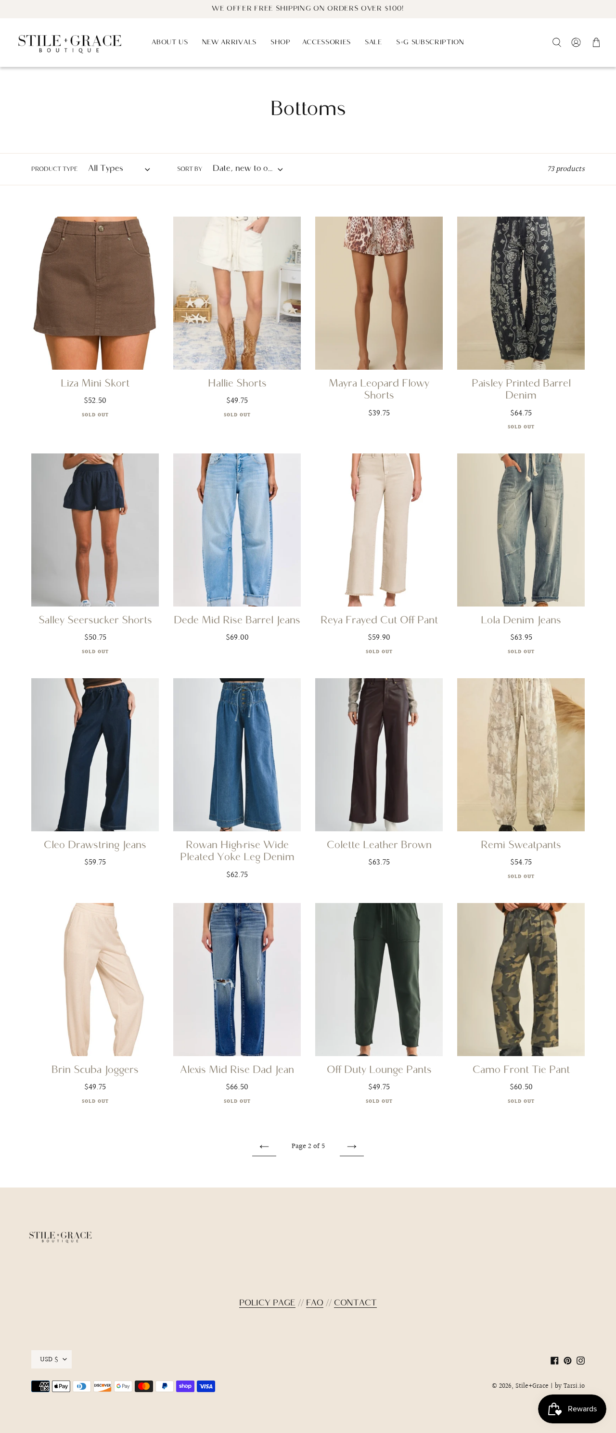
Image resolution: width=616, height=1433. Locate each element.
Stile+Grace (532, 1386)
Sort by (189, 169)
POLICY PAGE (267, 1303)
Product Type (54, 169)
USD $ (49, 1359)
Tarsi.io (574, 1386)
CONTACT (355, 1303)
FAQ (314, 1303)
